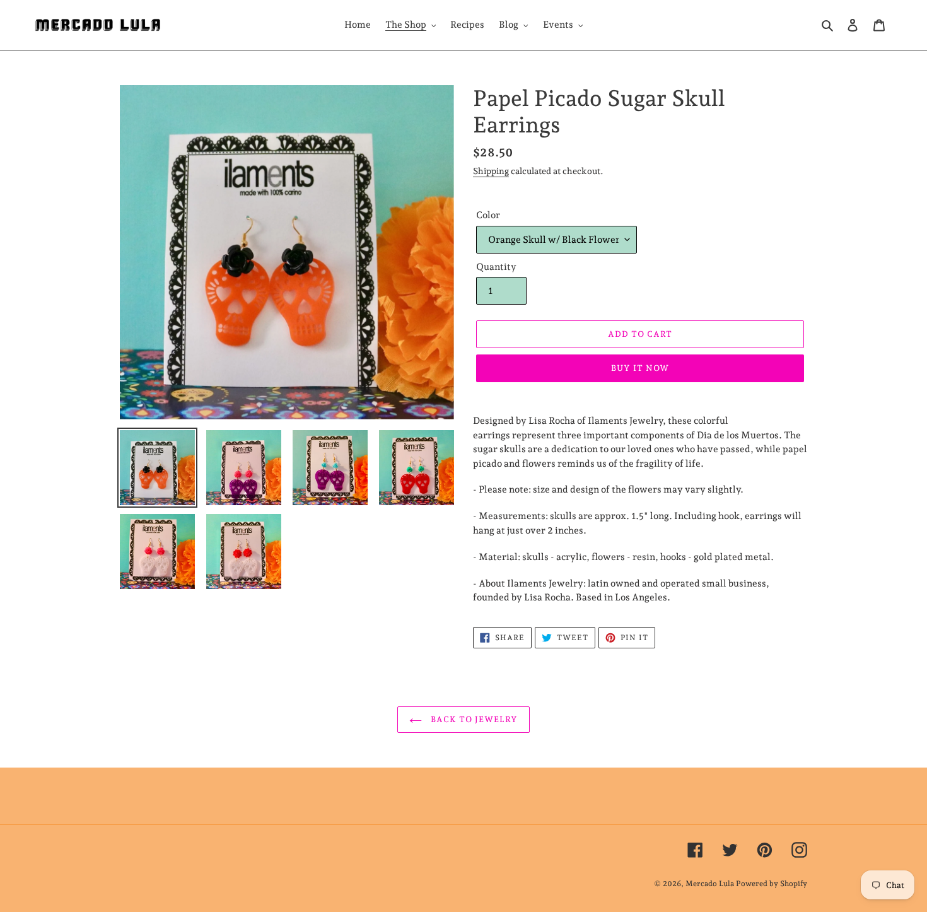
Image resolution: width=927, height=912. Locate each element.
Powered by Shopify (771, 883)
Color (488, 215)
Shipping (491, 171)
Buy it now (640, 368)
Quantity (496, 266)
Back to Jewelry (473, 719)
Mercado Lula (709, 883)
